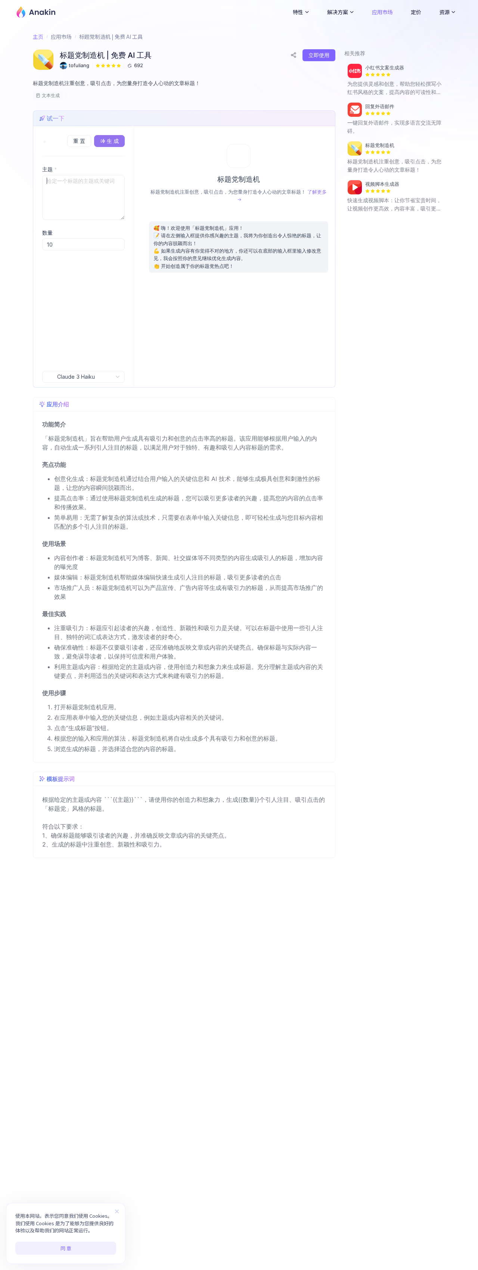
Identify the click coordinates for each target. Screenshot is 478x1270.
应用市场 (382, 12)
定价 (416, 12)
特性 (298, 12)
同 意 (65, 1248)
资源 (444, 12)
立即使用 (318, 55)
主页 (38, 36)
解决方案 (337, 12)
